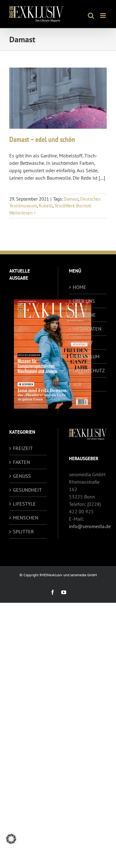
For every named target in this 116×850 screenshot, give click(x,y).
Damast (71, 199)
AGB (77, 384)
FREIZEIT (23, 448)
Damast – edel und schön (42, 139)
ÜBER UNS (84, 301)
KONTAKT (83, 343)
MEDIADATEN (87, 329)
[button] (11, 839)
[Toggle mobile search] (91, 15)
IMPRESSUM (86, 356)
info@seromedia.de (90, 526)
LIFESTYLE (24, 504)
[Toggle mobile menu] (103, 15)
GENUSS (22, 476)
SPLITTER (23, 531)
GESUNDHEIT (27, 490)
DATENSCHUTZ (88, 370)
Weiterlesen (20, 213)
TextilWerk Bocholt (72, 206)
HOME (79, 287)
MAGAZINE (84, 315)
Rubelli (46, 206)
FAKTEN (21, 462)
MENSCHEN (25, 518)
